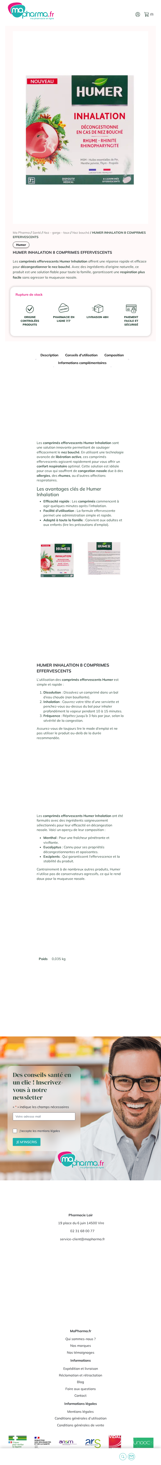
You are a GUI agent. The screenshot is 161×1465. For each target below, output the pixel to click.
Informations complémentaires (82, 363)
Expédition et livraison (80, 1368)
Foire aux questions (80, 1389)
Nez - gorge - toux (57, 233)
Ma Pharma (21, 233)
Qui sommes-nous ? (80, 1339)
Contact (80, 1395)
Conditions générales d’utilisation (80, 1418)
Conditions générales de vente (80, 1425)
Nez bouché (80, 233)
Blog (80, 1382)
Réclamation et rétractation (80, 1375)
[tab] (49, 355)
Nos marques (80, 1345)
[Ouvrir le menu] (6, 1457)
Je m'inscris (26, 1142)
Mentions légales (80, 1411)
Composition (114, 355)
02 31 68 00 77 (82, 1231)
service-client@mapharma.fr (82, 1239)
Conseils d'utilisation (81, 355)
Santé (36, 233)
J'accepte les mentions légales (39, 1131)
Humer (21, 245)
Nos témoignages (80, 1352)
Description (49, 355)
